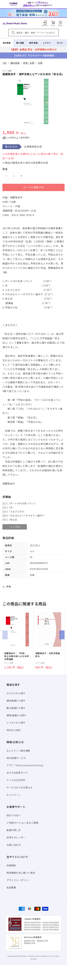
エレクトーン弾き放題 (18, 750)
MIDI (60, 42)
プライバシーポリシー (18, 880)
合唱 (40, 62)
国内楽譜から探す (16, 700)
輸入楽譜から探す (16, 708)
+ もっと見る (14, 527)
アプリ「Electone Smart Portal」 (26, 765)
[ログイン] (45, 22)
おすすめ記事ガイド (17, 772)
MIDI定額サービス (16, 758)
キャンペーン (14, 794)
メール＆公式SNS (16, 780)
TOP (4, 62)
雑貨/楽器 (33, 42)
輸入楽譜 (20, 42)
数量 (5, 169)
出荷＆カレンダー (16, 837)
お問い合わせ (14, 844)
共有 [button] (8, 586)
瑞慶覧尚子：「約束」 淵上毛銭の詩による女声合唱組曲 (16, 656)
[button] (60, 22)
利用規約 (11, 865)
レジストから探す (16, 722)
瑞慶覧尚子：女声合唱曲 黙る (48, 655)
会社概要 (11, 887)
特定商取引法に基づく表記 (21, 872)
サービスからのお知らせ (20, 787)
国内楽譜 (6, 42)
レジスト (47, 42)
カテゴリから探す (16, 693)
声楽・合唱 (28, 62)
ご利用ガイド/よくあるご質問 (22, 822)
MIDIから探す (14, 730)
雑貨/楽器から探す (16, 715)
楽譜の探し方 (14, 830)
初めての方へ (14, 815)
